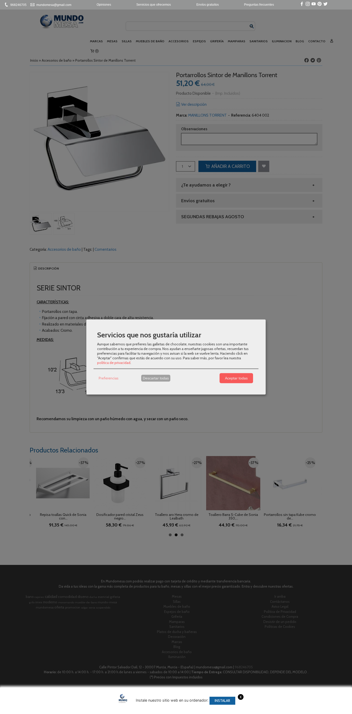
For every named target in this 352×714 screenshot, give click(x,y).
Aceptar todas (236, 378)
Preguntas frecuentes (259, 4)
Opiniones (104, 4)
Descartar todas (156, 378)
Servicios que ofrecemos (153, 4)
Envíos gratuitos (207, 4)
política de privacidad (113, 362)
